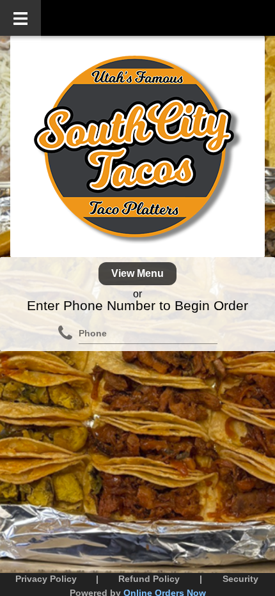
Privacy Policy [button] (46, 579)
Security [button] (240, 579)
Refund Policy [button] (149, 579)
